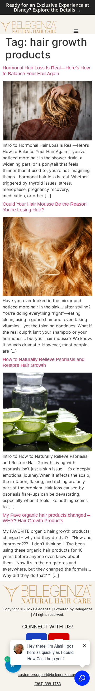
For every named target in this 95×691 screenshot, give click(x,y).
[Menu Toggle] (76, 31)
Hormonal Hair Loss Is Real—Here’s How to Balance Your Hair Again (46, 70)
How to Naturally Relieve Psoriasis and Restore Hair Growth (43, 362)
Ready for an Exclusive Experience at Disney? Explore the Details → (47, 7)
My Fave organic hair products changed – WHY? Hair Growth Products (46, 518)
